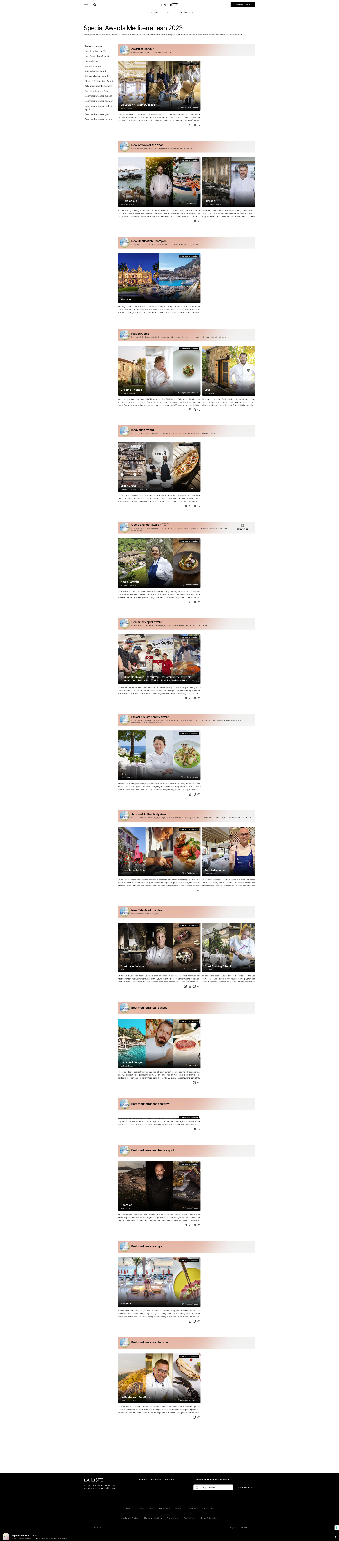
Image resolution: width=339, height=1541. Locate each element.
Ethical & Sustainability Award (99, 80)
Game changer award (95, 70)
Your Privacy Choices (130, 1518)
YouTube (169, 1479)
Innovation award (93, 65)
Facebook (142, 1479)
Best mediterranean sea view (99, 100)
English (233, 1527)
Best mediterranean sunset (98, 95)
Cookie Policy (189, 1518)
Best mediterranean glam (97, 114)
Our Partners (192, 1508)
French (244, 1527)
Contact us (208, 1508)
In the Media (164, 1508)
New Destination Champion (98, 56)
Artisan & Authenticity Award (98, 85)
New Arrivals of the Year (96, 51)
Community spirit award (96, 76)
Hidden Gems (91, 61)
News (141, 1508)
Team (151, 1508)
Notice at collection (153, 1518)
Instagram (156, 1479)
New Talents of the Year (96, 90)
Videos (178, 1508)
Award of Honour (94, 46)
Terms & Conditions (209, 1518)
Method (129, 1508)
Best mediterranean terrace (98, 119)
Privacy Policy (173, 1518)
